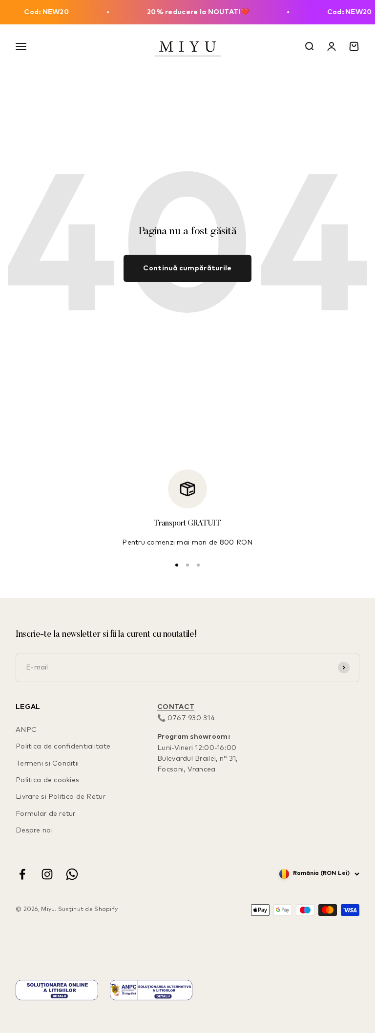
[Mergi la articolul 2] (187, 565)
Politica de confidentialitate (63, 746)
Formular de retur (46, 813)
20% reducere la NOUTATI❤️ (191, 12)
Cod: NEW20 (39, 12)
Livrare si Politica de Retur (60, 796)
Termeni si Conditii (47, 763)
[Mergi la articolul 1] (176, 565)
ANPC (26, 730)
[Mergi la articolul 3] (198, 565)
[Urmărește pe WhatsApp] (72, 874)
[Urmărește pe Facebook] (22, 874)
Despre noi (34, 830)
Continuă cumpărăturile (187, 268)
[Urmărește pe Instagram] (47, 874)
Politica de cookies (47, 780)
